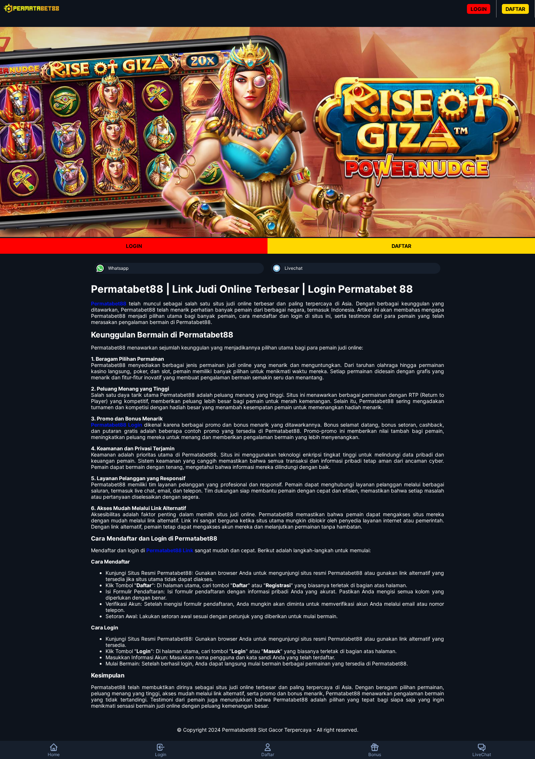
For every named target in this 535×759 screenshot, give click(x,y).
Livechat (293, 268)
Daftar (267, 754)
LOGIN (479, 9)
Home (54, 754)
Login (160, 754)
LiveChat (481, 754)
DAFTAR (515, 9)
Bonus (374, 754)
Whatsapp (118, 268)
